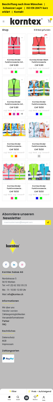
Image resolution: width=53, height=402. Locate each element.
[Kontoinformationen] (43, 397)
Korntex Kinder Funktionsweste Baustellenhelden (39, 103)
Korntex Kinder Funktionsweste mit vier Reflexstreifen (14, 61)
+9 (22, 114)
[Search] (18, 397)
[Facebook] (6, 264)
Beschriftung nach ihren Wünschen (22, 4)
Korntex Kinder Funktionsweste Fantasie (14, 187)
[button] (41, 391)
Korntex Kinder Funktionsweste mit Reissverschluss (14, 103)
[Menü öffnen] (26, 398)
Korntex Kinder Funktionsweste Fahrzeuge (14, 145)
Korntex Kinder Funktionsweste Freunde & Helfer (39, 145)
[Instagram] (22, 264)
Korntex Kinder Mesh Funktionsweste (39, 61)
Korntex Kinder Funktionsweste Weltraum (39, 187)
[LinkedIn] (14, 264)
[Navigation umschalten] (3, 21)
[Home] (9, 397)
